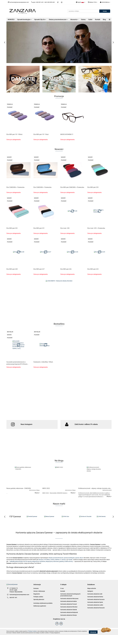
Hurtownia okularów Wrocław (68, 607)
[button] (37, 584)
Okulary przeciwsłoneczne (58, 19)
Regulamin (36, 594)
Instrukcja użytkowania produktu (42, 603)
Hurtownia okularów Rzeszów (96, 608)
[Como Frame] (103, 516)
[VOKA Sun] (50, 516)
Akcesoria (73, 19)
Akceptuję (93, 632)
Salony (83, 19)
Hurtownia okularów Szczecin (96, 599)
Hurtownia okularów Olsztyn (68, 615)
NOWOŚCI (11, 19)
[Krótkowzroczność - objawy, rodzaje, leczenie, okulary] (95, 476)
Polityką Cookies (32, 631)
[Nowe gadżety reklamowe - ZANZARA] (23, 476)
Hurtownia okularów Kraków (68, 601)
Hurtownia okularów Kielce (95, 596)
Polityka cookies (38, 596)
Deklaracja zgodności (39, 606)
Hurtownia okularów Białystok (69, 612)
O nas (62, 588)
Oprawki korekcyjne (24, 19)
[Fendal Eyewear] (15, 516)
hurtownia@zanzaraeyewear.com (19, 594)
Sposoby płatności (38, 599)
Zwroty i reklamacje (39, 591)
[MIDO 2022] (59, 476)
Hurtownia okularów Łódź (94, 594)
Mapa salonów (91, 588)
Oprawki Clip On (39, 19)
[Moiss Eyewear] (32, 516)
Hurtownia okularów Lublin (95, 605)
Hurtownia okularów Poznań (68, 604)
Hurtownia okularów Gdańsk (68, 609)
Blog (104, 19)
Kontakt (97, 19)
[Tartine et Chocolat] (68, 516)
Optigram (90, 591)
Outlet (90, 19)
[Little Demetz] (85, 516)
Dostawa (36, 588)
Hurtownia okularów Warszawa (69, 598)
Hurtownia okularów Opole (95, 602)
